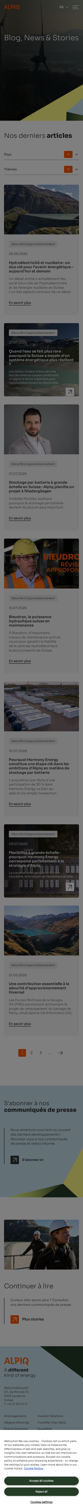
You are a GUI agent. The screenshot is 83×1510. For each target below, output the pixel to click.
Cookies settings (41, 1502)
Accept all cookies (41, 1480)
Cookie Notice (33, 1468)
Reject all (41, 1491)
